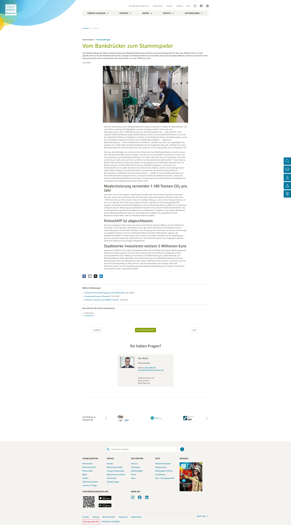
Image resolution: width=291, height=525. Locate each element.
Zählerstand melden (115, 467)
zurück (97, 330)
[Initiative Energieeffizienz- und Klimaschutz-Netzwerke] (124, 418)
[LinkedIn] (206, 6)
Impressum (123, 517)
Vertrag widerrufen (91, 522)
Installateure (160, 474)
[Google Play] (105, 505)
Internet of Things (89, 485)
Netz (188, 6)
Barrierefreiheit (109, 517)
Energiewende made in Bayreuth (97, 296)
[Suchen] (182, 449)
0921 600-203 (150, 368)
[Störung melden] (287, 185)
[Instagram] (195, 6)
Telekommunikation (90, 482)
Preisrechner (87, 464)
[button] (84, 276)
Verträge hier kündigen (111, 521)
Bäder (145, 13)
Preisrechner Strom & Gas (139, 6)
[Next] (206, 418)
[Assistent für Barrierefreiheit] (287, 194)
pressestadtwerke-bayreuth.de (150, 370)
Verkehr (123, 13)
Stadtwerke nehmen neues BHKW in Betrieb (102, 300)
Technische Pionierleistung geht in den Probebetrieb (105, 293)
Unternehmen (192, 13)
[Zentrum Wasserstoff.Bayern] (156, 418)
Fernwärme (89, 316)
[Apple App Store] (105, 498)
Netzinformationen (163, 464)
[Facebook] (201, 6)
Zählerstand (158, 6)
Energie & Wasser (96, 13)
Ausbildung (135, 467)
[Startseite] (10, 9)
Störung (179, 6)
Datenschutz (136, 517)
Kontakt (169, 6)
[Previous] (106, 418)
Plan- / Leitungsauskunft (164, 478)
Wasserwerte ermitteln (116, 474)
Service (167, 13)
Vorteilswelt (111, 478)
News (133, 478)
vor (194, 330)
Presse (133, 474)
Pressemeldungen (103, 40)
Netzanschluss (161, 467)
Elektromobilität (89, 467)
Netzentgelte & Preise (164, 471)
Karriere (134, 464)
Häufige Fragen (113, 482)
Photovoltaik (87, 471)
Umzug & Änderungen (115, 471)
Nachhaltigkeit (137, 471)
